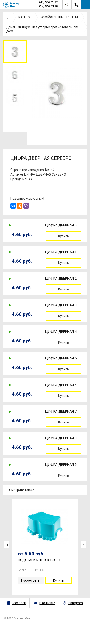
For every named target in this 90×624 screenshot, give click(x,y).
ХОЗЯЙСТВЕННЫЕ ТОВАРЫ (59, 17)
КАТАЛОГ (24, 17)
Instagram (75, 603)
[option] (15, 51)
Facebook (19, 603)
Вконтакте (47, 603)
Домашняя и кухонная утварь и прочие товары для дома (42, 29)
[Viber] (26, 206)
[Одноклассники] (19, 206)
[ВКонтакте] (13, 206)
